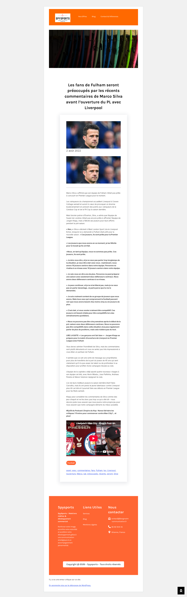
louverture (71, 474)
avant (68, 470)
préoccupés (92, 474)
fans (93, 470)
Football (71, 463)
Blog (85, 519)
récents (102, 474)
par (84, 474)
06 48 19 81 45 (117, 527)
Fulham (99, 470)
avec (74, 470)
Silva (116, 474)
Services (86, 513)
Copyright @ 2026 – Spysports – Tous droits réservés (93, 564)
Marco (79, 474)
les (105, 470)
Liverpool (111, 470)
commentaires (83, 470)
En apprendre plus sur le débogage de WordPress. (70, 585)
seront (110, 474)
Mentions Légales (90, 525)
